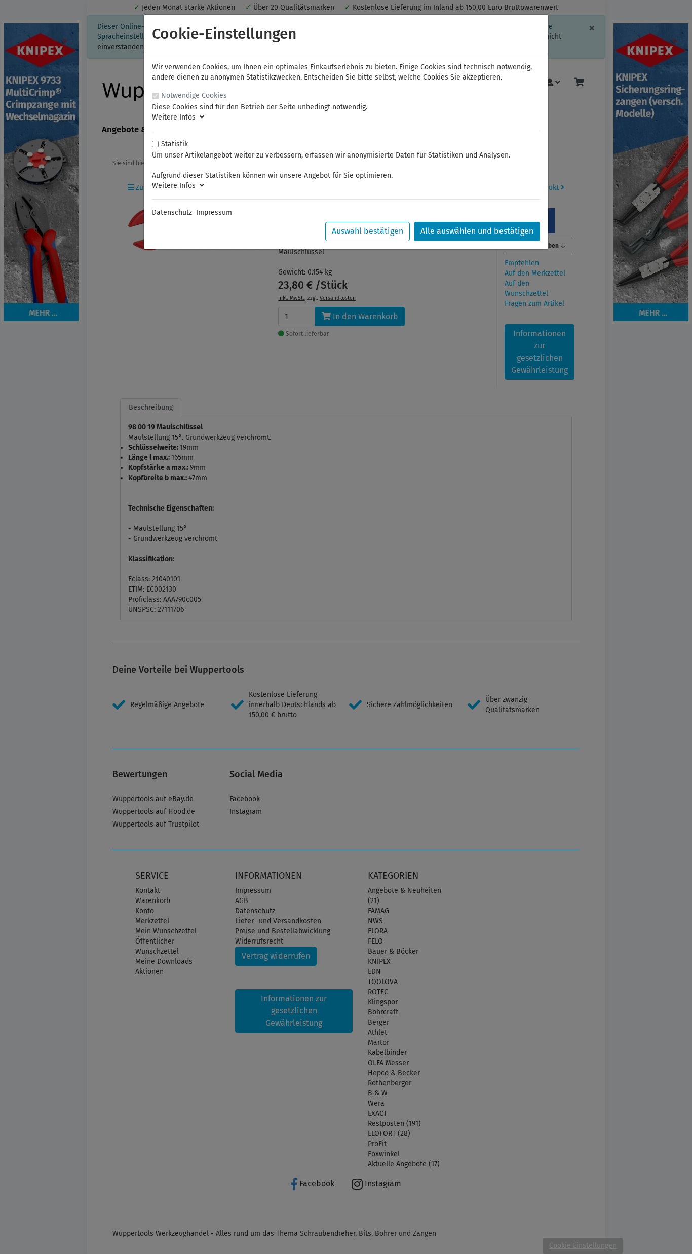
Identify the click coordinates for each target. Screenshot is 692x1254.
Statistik (174, 144)
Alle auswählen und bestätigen (476, 231)
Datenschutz (172, 212)
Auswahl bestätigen (367, 231)
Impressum (214, 212)
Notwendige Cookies (194, 95)
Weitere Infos (176, 117)
